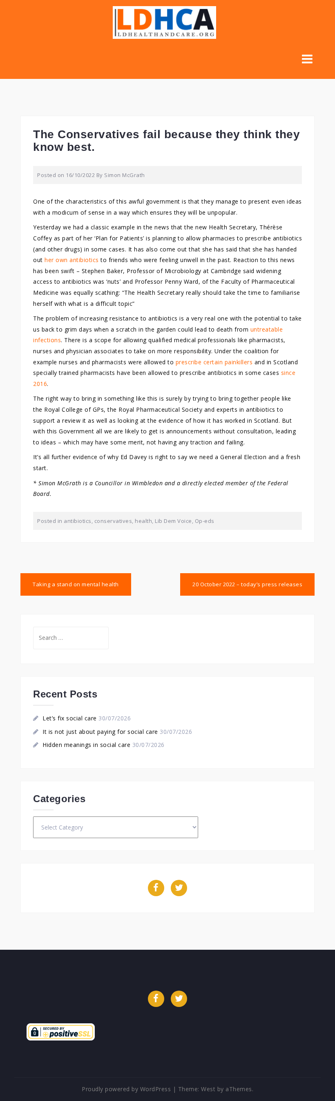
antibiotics (78, 521)
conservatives (113, 521)
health (143, 521)
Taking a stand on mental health (76, 584)
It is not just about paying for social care (100, 731)
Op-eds (204, 521)
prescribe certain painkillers (214, 362)
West (208, 1089)
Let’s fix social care (69, 718)
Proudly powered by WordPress (126, 1089)
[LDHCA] (164, 22)
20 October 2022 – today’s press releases (247, 584)
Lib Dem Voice (173, 521)
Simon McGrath (124, 175)
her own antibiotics (72, 260)
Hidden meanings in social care (86, 745)
